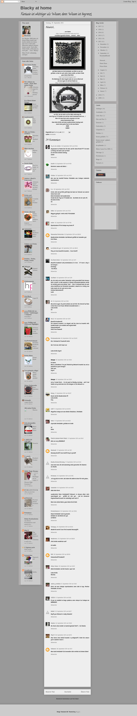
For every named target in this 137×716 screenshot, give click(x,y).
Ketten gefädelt (100, 137)
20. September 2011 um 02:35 (65, 488)
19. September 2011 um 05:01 (75, 438)
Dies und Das (100, 119)
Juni (101, 76)
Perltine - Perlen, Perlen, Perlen (30, 259)
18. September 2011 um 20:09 (69, 338)
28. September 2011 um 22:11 (64, 649)
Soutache (35, 443)
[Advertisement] (106, 216)
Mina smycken (29, 148)
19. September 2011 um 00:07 (63, 393)
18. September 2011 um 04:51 (62, 189)
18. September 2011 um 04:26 (69, 146)
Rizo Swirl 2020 (34, 120)
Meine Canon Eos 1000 (103, 149)
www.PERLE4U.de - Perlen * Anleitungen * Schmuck (31, 312)
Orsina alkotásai (29, 212)
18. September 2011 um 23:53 (64, 360)
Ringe (98, 159)
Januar (102, 91)
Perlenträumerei (55, 511)
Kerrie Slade (28, 163)
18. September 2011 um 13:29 (62, 319)
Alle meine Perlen (30, 408)
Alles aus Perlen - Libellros (30, 133)
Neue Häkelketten (35, 389)
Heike (52, 421)
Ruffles (35, 572)
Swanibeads (28, 570)
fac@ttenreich (29, 117)
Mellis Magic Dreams (31, 471)
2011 (100, 41)
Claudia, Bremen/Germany (58, 462)
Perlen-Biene (28, 355)
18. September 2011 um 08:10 (70, 248)
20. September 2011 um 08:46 (62, 554)
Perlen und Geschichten (28, 196)
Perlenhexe (27, 513)
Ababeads (53, 450)
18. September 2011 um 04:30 (63, 164)
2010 (100, 95)
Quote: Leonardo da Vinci (35, 106)
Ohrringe (98, 152)
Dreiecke (98, 122)
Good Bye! (27, 316)
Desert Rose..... (104, 63)
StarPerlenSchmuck (30, 341)
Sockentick (54, 488)
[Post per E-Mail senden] (69, 132)
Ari (51, 301)
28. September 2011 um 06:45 (63, 635)
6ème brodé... (28, 549)
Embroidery (99, 126)
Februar (102, 88)
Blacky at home (36, 8)
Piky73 (53, 635)
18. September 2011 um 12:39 (64, 278)
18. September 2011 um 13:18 (60, 301)
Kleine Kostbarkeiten (31, 519)
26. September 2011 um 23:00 (63, 623)
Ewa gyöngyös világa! (31, 370)
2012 (100, 38)
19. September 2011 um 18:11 (64, 450)
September (103, 53)
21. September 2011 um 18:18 (63, 597)
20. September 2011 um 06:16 (65, 527)
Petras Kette (103, 66)
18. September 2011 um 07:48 (63, 223)
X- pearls (27, 456)
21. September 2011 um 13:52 (69, 584)
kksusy (52, 393)
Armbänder (53, 134)
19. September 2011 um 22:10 (73, 462)
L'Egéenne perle (29, 547)
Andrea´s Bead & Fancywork (30, 179)
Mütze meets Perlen (34, 428)
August (102, 70)
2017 (100, 26)
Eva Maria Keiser (55, 260)
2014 (100, 32)
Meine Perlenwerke (30, 385)
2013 (100, 35)
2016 (100, 29)
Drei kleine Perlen (30, 65)
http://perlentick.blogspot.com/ (67, 77)
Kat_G (52, 319)
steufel (53, 164)
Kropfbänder (100, 145)
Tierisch (98, 163)
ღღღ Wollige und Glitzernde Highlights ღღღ (31, 324)
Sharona (35, 410)
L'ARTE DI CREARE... (28, 440)
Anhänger (99, 108)
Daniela (53, 623)
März (102, 85)
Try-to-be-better (56, 146)
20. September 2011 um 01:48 (65, 476)
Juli (101, 73)
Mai (101, 79)
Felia (34, 283)
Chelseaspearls (29, 281)
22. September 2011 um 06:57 (63, 611)
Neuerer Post (50, 692)
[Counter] (100, 176)
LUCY (52, 409)
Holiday (98, 133)
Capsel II (35, 298)
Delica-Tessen (54, 566)
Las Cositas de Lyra (56, 248)
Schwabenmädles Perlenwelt (29, 424)
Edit (52, 554)
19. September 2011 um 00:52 (62, 421)
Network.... (103, 60)
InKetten (27, 266)
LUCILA (53, 597)
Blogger (78, 712)
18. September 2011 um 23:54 (64, 379)
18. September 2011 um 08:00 (72, 234)
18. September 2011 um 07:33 (63, 211)
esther (52, 223)
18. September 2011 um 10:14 (68, 260)
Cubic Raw (99, 116)
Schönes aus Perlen (30, 244)
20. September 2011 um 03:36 (68, 511)
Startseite (67, 692)
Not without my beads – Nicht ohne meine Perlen (30, 83)
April (102, 82)
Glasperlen (99, 129)
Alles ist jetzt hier (29, 492)
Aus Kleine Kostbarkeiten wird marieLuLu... (29, 522)
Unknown (53, 649)
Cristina (53, 175)
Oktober (103, 50)
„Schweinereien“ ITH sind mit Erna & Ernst (35, 185)
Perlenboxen (99, 156)
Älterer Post (85, 692)
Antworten (54, 157)
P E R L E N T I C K (31, 490)
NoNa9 (53, 611)
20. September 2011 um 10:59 (67, 566)
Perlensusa (53, 476)
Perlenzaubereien (55, 338)
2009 (100, 98)
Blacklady (27, 35)
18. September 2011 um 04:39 (64, 175)
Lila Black (53, 278)
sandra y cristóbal (55, 584)
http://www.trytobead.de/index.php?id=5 (67, 33)
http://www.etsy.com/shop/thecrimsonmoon (67, 83)
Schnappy (53, 527)
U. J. (52, 189)
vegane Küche (28, 402)
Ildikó (52, 211)
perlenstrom (28, 498)
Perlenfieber (28, 555)
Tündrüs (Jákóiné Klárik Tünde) (59, 438)
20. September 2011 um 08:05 (66, 539)
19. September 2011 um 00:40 (62, 409)
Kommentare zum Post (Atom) (71, 699)
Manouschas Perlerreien (57, 234)
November (103, 47)
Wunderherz (54, 539)
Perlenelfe (27, 400)
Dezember (103, 44)
